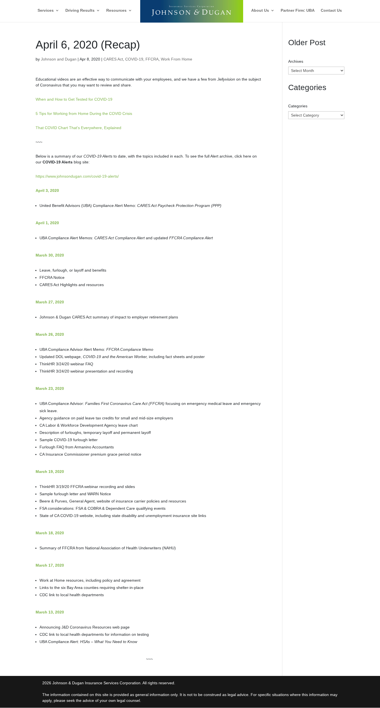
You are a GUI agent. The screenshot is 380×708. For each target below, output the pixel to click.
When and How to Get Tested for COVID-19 (74, 99)
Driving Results (80, 10)
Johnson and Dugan (59, 59)
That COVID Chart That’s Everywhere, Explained (78, 127)
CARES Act (113, 59)
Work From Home (176, 59)
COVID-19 (134, 59)
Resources (116, 10)
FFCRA (152, 59)
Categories (297, 106)
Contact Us (331, 10)
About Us (260, 10)
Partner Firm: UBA (298, 10)
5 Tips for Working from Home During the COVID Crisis (84, 113)
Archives (295, 61)
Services (46, 10)
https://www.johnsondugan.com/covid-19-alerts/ (77, 176)
